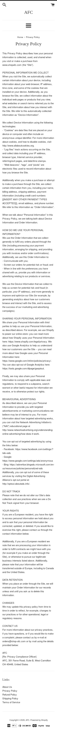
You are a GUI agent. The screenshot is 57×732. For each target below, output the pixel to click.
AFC (28, 12)
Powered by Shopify (39, 720)
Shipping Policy (10, 698)
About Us (7, 686)
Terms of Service (11, 702)
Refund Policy (9, 694)
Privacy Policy (9, 690)
